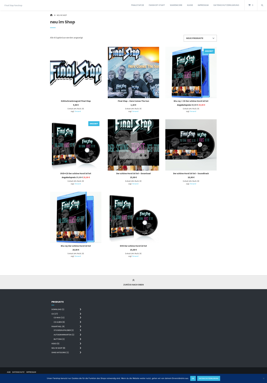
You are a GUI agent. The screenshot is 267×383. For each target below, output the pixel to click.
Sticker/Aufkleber (62, 330)
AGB (8, 372)
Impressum (203, 5)
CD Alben (58, 322)
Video (53, 343)
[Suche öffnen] (262, 5)
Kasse (190, 5)
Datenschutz (18, 372)
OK (193, 378)
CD (52, 314)
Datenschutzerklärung (226, 5)
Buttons (58, 339)
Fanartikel (56, 326)
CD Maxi (57, 317)
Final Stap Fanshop (13, 5)
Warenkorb (176, 5)
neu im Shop (56, 348)
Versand (78, 111)
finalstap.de (137, 5)
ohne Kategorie (58, 352)
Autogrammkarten (62, 334)
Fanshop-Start (157, 5)
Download (56, 309)
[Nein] (263, 378)
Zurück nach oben (133, 284)
